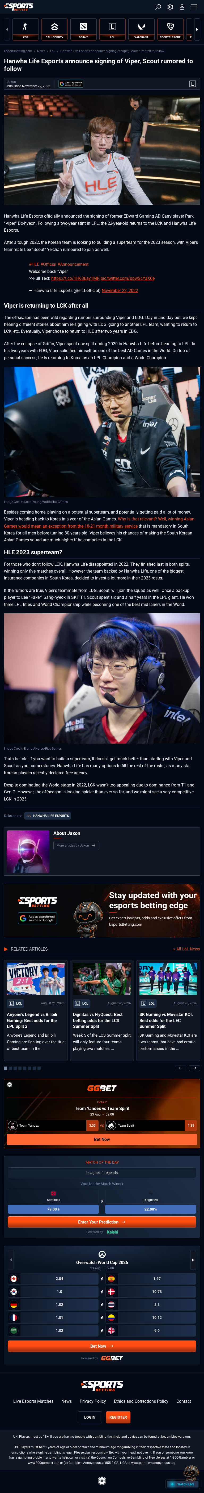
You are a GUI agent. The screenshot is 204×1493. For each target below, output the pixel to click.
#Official (48, 264)
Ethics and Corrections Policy (141, 1401)
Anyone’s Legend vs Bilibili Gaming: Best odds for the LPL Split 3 (32, 1020)
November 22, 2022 (120, 290)
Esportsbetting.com (18, 51)
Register (118, 1417)
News (41, 51)
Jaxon (11, 82)
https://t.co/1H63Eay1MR (75, 278)
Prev (7, 29)
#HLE (34, 264)
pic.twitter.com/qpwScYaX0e (128, 278)
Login (89, 1417)
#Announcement (72, 264)
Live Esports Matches (33, 1401)
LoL (52, 51)
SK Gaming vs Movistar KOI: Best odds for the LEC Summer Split (166, 1020)
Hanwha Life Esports (51, 816)
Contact (183, 1401)
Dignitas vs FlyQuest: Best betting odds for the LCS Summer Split (97, 1020)
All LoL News (188, 949)
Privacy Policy (93, 1401)
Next (197, 29)
